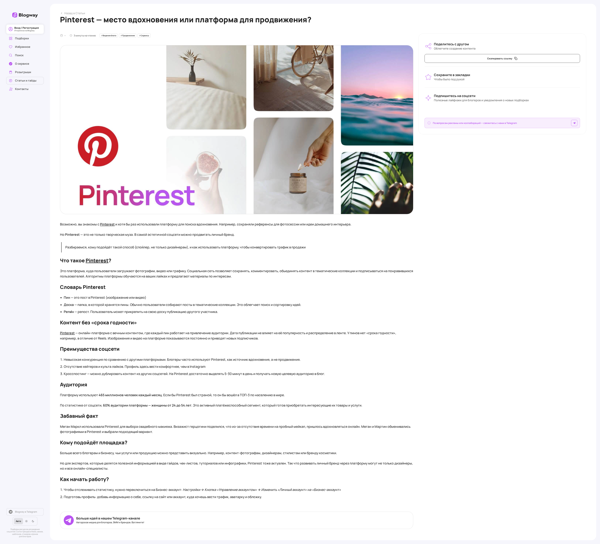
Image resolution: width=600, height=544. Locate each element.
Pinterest (97, 260)
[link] (25, 55)
